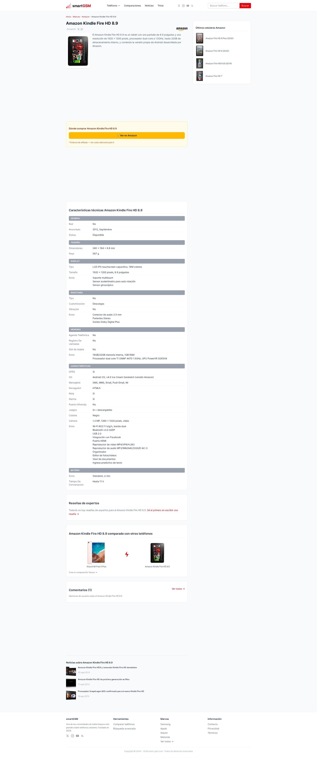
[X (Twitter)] (179, 5)
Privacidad (213, 728)
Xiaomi (164, 732)
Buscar (245, 5)
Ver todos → (178, 588)
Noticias (149, 5)
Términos (212, 732)
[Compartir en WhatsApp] (82, 29)
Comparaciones (132, 5)
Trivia (160, 5)
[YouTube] (188, 5)
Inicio (68, 16)
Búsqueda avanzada (124, 728)
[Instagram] (183, 5)
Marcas (76, 16)
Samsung (165, 724)
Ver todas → (167, 741)
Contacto (213, 724)
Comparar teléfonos (124, 724)
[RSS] (192, 5)
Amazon (85, 16)
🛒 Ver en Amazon (127, 135)
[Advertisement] (127, 174)
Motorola (165, 737)
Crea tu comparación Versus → (83, 572)
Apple (163, 728)
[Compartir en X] (78, 29)
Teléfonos (112, 5)
